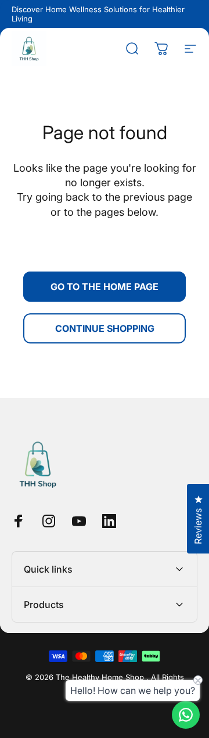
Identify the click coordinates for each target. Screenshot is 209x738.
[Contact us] (186, 715)
